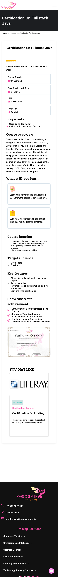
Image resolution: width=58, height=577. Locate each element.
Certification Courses (23, 408)
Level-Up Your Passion (14, 563)
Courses (11, 33)
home (4, 33)
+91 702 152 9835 (14, 506)
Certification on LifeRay (28, 413)
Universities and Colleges (16, 543)
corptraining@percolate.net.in (21, 519)
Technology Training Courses (18, 570)
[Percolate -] (8, 5)
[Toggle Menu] (54, 5)
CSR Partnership (11, 556)
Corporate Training (12, 536)
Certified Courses (12, 550)
